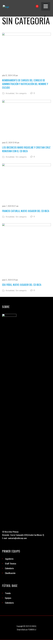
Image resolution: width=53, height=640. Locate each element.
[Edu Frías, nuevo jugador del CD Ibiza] (26, 250)
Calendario (9, 568)
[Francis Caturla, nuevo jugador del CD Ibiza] (26, 183)
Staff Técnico (10, 563)
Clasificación (10, 573)
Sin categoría (21, 93)
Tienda (8, 593)
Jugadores (9, 558)
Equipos (8, 597)
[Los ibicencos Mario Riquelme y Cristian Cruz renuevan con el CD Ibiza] (26, 119)
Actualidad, (10, 93)
